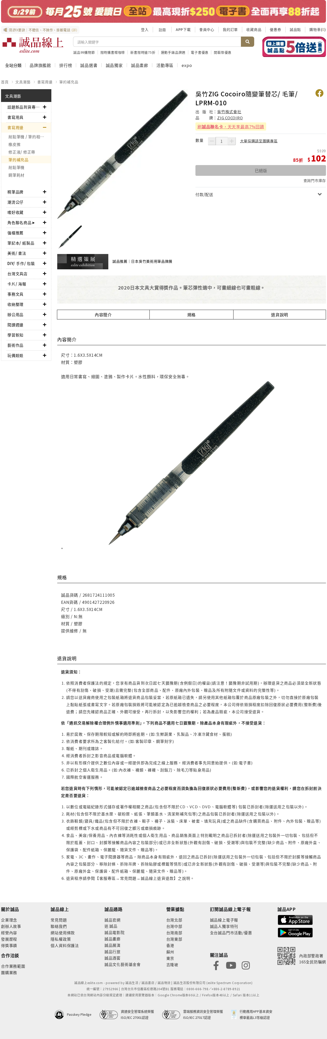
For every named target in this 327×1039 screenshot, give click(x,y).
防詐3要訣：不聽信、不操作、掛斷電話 (43, 29)
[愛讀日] (163, 11)
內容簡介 (103, 314)
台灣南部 (174, 932)
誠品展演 (112, 945)
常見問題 (59, 919)
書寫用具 (15, 117)
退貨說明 (279, 314)
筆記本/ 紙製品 (20, 243)
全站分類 (13, 65)
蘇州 (170, 951)
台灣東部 (174, 939)
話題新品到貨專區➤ (25, 107)
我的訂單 (230, 29)
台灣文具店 (17, 273)
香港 (170, 945)
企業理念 (9, 919)
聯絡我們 (59, 926)
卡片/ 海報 (16, 283)
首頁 (5, 81)
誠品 (113, 926)
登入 (145, 29)
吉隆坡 (172, 964)
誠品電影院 (114, 932)
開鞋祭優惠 (222, 52)
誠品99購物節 (84, 52)
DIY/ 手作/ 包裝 (21, 263)
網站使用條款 (63, 932)
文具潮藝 (22, 81)
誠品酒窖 (112, 958)
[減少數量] (212, 141)
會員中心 (206, 29)
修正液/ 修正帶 (21, 152)
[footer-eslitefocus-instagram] (246, 965)
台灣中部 (174, 926)
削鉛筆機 (16, 167)
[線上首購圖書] (294, 47)
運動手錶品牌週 (173, 52)
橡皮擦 (14, 144)
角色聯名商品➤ (21, 222)
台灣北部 (174, 919)
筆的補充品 (68, 81)
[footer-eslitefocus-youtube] (231, 965)
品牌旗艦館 (40, 65)
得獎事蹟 (9, 945)
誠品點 (295, 29)
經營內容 (9, 932)
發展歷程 (9, 939)
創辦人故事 (11, 926)
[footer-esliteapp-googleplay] (295, 932)
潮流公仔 (15, 202)
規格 (191, 314)
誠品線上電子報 (224, 919)
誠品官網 (112, 919)
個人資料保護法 (65, 945)
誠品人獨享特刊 (224, 926)
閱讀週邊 (15, 324)
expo (187, 65)
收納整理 (15, 304)
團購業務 (9, 972)
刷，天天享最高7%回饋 (230, 126)
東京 (170, 958)
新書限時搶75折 (142, 52)
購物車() (317, 29)
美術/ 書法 (16, 253)
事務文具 (15, 294)
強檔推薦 (15, 232)
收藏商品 (253, 29)
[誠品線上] (33, 45)
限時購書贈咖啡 (112, 52)
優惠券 (275, 29)
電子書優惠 (199, 52)
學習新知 (15, 335)
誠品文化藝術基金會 (122, 964)
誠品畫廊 (139, 65)
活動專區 (164, 65)
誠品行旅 (112, 951)
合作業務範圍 (13, 966)
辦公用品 (15, 314)
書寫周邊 (44, 81)
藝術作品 (15, 345)
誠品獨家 (114, 65)
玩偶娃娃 (15, 355)
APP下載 (183, 29)
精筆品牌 (15, 191)
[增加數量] (232, 141)
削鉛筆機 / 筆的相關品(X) (29, 136)
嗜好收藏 (15, 212)
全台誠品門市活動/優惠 (231, 932)
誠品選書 (88, 65)
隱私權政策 (61, 939)
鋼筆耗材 (16, 175)
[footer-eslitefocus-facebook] (216, 965)
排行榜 (65, 65)
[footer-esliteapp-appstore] (295, 919)
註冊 (162, 29)
